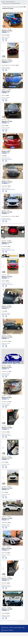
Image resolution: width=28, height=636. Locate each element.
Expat (23, 627)
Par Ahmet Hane (5, 98)
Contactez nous (5, 627)
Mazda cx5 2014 (6, 367)
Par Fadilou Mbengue (6, 68)
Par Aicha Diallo (5, 38)
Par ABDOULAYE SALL (6, 526)
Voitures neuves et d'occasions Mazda (11, 3)
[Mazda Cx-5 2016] (13, 171)
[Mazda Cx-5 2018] (13, 50)
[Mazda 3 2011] (13, 80)
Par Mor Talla (4, 465)
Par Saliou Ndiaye (5, 129)
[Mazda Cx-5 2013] (13, 20)
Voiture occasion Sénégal (15, 627)
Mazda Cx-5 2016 (7, 182)
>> (16, 622)
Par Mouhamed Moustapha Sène (8, 189)
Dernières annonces (10, 1)
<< (1, 622)
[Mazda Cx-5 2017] (13, 231)
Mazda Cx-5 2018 (7, 61)
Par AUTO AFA (4, 344)
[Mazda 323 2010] (13, 538)
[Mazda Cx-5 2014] (13, 417)
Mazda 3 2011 (6, 91)
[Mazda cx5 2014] (13, 356)
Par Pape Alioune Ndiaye (6, 435)
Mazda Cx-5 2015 (7, 121)
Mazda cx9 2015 (6, 307)
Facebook (11, 630)
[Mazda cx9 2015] (13, 296)
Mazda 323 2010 (7, 548)
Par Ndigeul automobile (6, 219)
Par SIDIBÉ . (4, 556)
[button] (3, 20)
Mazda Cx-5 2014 (7, 428)
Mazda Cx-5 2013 (7, 31)
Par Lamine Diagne (5, 374)
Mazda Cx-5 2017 (7, 242)
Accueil (2, 1)
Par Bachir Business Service (7, 159)
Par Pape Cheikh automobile (7, 284)
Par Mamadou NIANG (6, 314)
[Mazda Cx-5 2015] (13, 111)
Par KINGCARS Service (6, 616)
